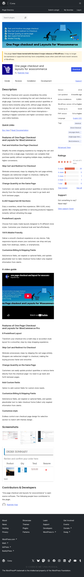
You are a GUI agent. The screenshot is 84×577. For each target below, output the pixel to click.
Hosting (5, 528)
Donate (68, 528)
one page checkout (75, 132)
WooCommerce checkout (75, 141)
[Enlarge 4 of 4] (51, 450)
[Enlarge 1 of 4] (15, 434)
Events (66, 524)
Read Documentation (19, 130)
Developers (47, 528)
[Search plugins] (25, 17)
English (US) (77, 118)
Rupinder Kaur (23, 73)
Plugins (25, 528)
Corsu (9, 561)
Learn (45, 520)
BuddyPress (8, 551)
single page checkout (75, 137)
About (4, 520)
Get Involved (69, 520)
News (4, 524)
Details (7, 81)
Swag (67, 532)
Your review (62, 188)
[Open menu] (80, 3)
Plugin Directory (8, 10)
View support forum (66, 209)
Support (78, 81)
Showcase (27, 520)
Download (76, 69)
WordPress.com (9, 539)
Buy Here (6, 130)
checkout (78, 123)
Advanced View (64, 147)
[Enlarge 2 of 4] (33, 434)
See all (79, 188)
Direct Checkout (75, 128)
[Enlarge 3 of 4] (51, 434)
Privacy (5, 532)
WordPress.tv (49, 532)
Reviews (18, 81)
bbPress (6, 547)
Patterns (26, 532)
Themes (26, 524)
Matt (5, 543)
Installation (31, 81)
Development (46, 81)
